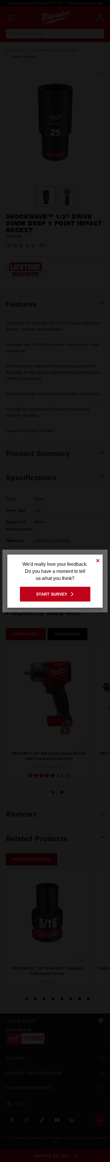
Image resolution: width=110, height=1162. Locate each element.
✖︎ (98, 560)
